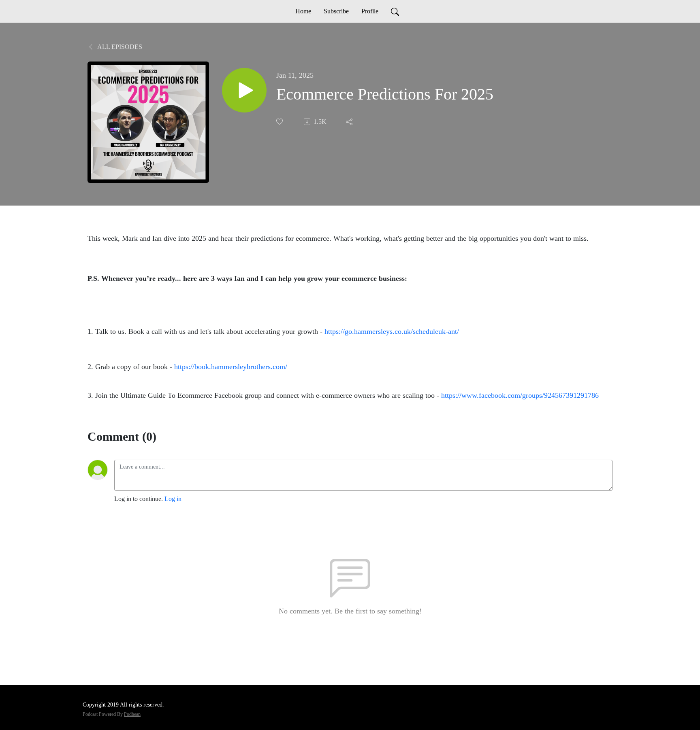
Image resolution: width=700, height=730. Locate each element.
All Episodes (119, 46)
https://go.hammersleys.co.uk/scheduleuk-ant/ (391, 331)
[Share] (350, 122)
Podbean (132, 714)
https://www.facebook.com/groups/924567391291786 (521, 395)
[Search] (395, 11)
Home (303, 11)
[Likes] (280, 121)
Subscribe (336, 11)
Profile (369, 11)
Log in (172, 498)
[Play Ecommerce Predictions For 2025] (244, 90)
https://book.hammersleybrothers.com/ (230, 367)
